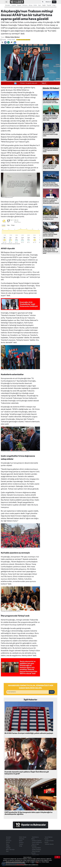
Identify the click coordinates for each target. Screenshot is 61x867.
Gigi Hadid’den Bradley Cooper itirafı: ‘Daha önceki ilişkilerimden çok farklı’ (50, 251)
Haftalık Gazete (49, 844)
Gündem (7, 5)
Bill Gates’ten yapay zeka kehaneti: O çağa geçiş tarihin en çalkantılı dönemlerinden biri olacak (51, 201)
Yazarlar (13, 5)
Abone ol (48, 2)
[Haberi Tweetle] (2, 42)
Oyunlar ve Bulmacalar (33, 825)
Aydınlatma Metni (35, 838)
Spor (39, 5)
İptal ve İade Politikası (35, 845)
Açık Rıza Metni (36, 847)
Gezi (7, 851)
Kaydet (52, 692)
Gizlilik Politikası (36, 849)
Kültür (35, 5)
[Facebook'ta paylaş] (5, 42)
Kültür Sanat (22, 837)
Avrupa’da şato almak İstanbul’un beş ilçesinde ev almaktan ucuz (50, 217)
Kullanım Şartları (36, 840)
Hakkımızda (35, 855)
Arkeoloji (21, 839)
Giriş (54, 2)
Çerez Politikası (21, 864)
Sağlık (44, 5)
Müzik (20, 840)
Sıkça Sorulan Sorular (35, 852)
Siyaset (19, 5)
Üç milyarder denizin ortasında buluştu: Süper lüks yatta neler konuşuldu (51, 184)
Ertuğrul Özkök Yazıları (48, 841)
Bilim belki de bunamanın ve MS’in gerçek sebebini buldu (50, 150)
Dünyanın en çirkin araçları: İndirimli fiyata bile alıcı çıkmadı (50, 234)
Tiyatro (21, 844)
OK (57, 857)
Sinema (21, 842)
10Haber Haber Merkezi (12, 37)
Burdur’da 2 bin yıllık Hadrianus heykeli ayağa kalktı (50, 134)
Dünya (30, 5)
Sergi (20, 846)
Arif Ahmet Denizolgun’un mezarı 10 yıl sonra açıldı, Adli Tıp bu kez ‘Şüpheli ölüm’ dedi (50, 118)
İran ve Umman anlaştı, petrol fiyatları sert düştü (50, 102)
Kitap (53, 5)
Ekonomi (25, 5)
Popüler (49, 5)
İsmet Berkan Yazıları (48, 838)
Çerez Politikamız (37, 842)
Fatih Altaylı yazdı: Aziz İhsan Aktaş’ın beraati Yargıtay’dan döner (50, 167)
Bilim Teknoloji (10, 849)
